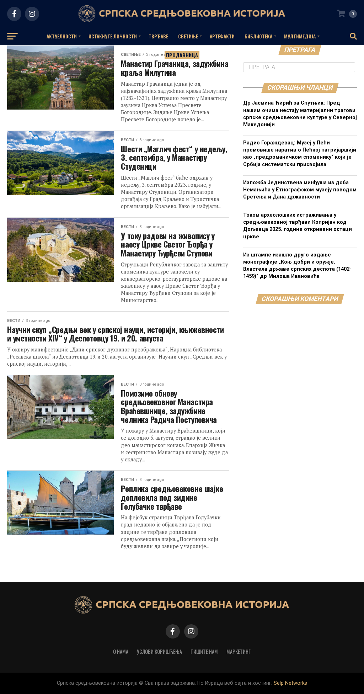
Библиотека (258, 36)
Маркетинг (238, 651)
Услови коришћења (159, 651)
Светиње (188, 36)
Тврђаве (158, 36)
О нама (120, 651)
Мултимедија (300, 36)
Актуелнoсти (62, 36)
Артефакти (222, 36)
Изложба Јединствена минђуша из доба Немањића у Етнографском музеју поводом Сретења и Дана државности (300, 190)
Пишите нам (204, 651)
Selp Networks (290, 683)
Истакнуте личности (113, 36)
